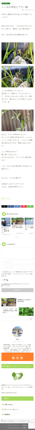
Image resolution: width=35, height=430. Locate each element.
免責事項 (7, 414)
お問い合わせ (8, 404)
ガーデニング (6, 198)
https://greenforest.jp (9, 392)
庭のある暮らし (5, 3)
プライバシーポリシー (11, 409)
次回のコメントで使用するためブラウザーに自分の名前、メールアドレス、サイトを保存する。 (17, 274)
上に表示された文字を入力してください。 (16, 284)
